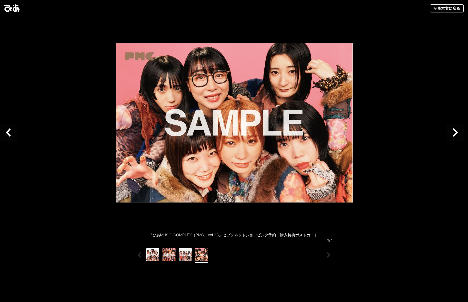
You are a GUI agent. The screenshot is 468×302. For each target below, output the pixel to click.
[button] (11, 132)
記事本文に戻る (447, 8)
